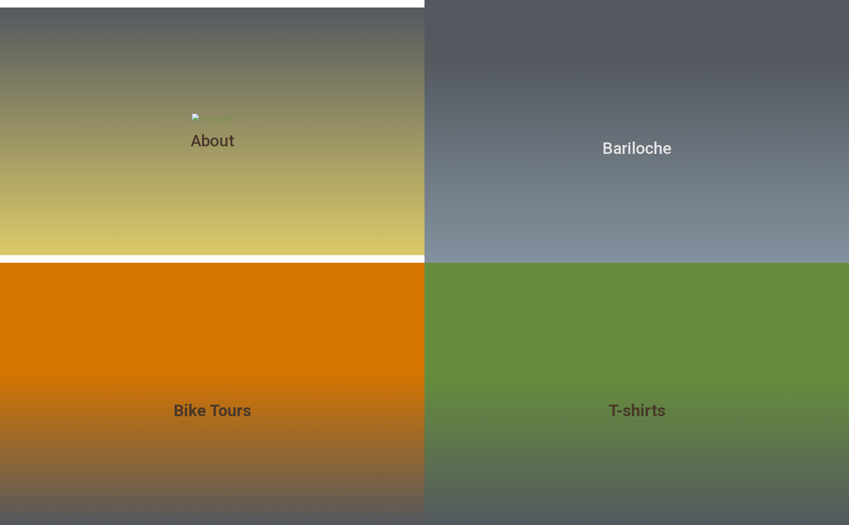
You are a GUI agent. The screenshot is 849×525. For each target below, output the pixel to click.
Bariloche (636, 148)
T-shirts (636, 410)
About (212, 140)
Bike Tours (212, 410)
